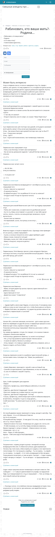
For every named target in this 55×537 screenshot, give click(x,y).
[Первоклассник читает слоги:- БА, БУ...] (50, 178)
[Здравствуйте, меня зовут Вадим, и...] (50, 314)
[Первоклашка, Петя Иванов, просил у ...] (50, 258)
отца (16, 45)
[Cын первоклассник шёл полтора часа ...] (50, 140)
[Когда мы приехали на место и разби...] (50, 360)
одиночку (31, 45)
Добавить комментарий (11, 102)
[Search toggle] (46, 2)
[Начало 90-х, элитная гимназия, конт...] (50, 348)
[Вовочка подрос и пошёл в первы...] (50, 244)
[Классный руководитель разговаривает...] (50, 120)
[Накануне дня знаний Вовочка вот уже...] (50, 223)
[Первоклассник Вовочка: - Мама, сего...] (50, 298)
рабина (25, 45)
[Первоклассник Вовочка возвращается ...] (50, 198)
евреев (21, 45)
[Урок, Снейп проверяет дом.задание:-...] (50, 406)
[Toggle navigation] (50, 2)
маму (13, 45)
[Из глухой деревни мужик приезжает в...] (50, 437)
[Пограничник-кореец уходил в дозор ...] (50, 462)
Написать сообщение (27, 505)
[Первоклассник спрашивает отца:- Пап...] (50, 157)
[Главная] (4, 2)
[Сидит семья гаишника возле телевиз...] (50, 479)
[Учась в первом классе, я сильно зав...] (50, 99)
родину (36, 45)
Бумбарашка (11, 2)
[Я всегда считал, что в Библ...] (50, 493)
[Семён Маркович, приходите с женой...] (50, 374)
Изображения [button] (9, 72)
